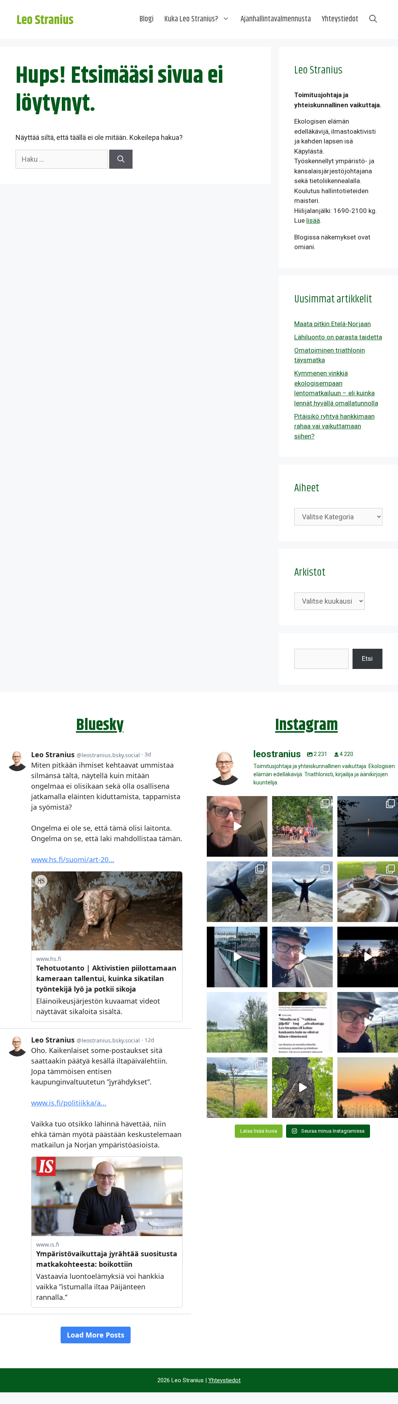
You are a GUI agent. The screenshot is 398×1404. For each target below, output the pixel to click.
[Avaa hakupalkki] (373, 19)
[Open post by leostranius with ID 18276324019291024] (367, 826)
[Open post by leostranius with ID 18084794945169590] (367, 957)
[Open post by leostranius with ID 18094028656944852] (367, 1087)
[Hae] (121, 159)
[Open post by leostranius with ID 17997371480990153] (237, 826)
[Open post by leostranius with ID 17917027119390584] (237, 1087)
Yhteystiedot (340, 19)
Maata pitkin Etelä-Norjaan (332, 324)
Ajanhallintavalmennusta (276, 19)
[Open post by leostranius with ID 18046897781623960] (367, 1022)
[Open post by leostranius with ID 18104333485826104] (302, 1087)
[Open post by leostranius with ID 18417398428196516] (302, 891)
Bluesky (100, 725)
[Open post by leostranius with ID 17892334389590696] (237, 957)
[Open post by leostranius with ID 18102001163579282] (302, 826)
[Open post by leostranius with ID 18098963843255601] (367, 891)
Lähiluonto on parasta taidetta (338, 337)
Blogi (147, 19)
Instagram (306, 725)
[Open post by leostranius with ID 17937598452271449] (302, 1022)
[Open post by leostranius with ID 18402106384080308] (302, 957)
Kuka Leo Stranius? (191, 19)
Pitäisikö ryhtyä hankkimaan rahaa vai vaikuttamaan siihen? (334, 426)
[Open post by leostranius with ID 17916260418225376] (237, 891)
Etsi (367, 658)
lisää (313, 220)
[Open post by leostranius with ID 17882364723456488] (237, 1022)
